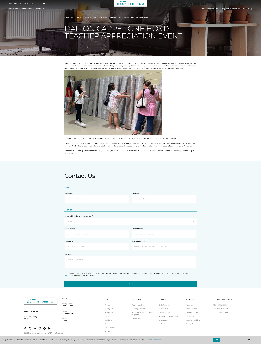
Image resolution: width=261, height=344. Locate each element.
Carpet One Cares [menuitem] (192, 312)
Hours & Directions (209, 9)
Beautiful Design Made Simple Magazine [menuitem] (143, 314)
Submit (130, 284)
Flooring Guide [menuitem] (164, 312)
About (78, 18)
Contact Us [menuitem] (190, 316)
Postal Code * (69, 241)
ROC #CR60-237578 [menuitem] (220, 312)
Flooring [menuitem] (108, 305)
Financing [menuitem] (108, 331)
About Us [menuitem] (189, 305)
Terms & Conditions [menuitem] (193, 320)
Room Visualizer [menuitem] (138, 305)
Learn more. (156, 340)
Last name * (136, 193)
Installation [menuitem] (163, 324)
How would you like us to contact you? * (78, 216)
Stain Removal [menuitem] (164, 305)
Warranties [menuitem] (163, 320)
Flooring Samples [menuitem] (138, 309)
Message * (68, 254)
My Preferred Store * (139, 241)
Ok (217, 340)
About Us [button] (40, 9)
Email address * (137, 228)
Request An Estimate (231, 9)
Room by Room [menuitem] (191, 309)
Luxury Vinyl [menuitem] (109, 309)
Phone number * (70, 228)
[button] (244, 9)
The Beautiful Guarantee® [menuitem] (168, 316)
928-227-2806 (40, 4)
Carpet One (68, 18)
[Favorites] (248, 9)
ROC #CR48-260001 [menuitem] (220, 309)
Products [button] (13, 9)
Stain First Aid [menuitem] (164, 309)
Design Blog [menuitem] (136, 318)
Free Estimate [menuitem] (110, 328)
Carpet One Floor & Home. (39, 333)
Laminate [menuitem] (108, 320)
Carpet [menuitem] (107, 316)
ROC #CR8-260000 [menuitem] (220, 305)
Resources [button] (27, 9)
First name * (68, 193)
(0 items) (251, 9)
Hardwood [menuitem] (109, 312)
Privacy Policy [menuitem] (191, 324)
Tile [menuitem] (106, 324)
